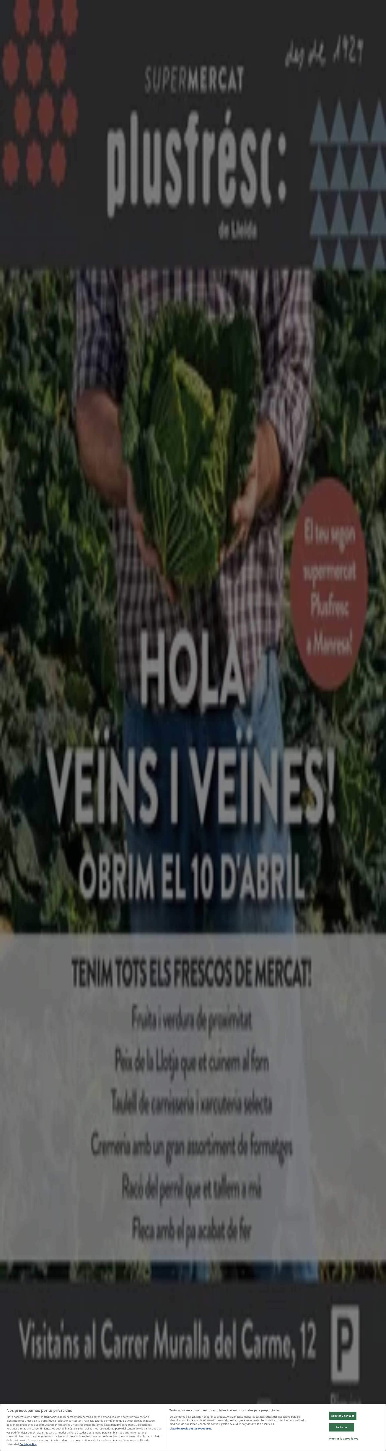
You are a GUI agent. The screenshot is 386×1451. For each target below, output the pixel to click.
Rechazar (341, 1427)
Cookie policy (28, 1444)
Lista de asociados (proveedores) (190, 1428)
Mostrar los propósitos (343, 1438)
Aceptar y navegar (342, 1415)
